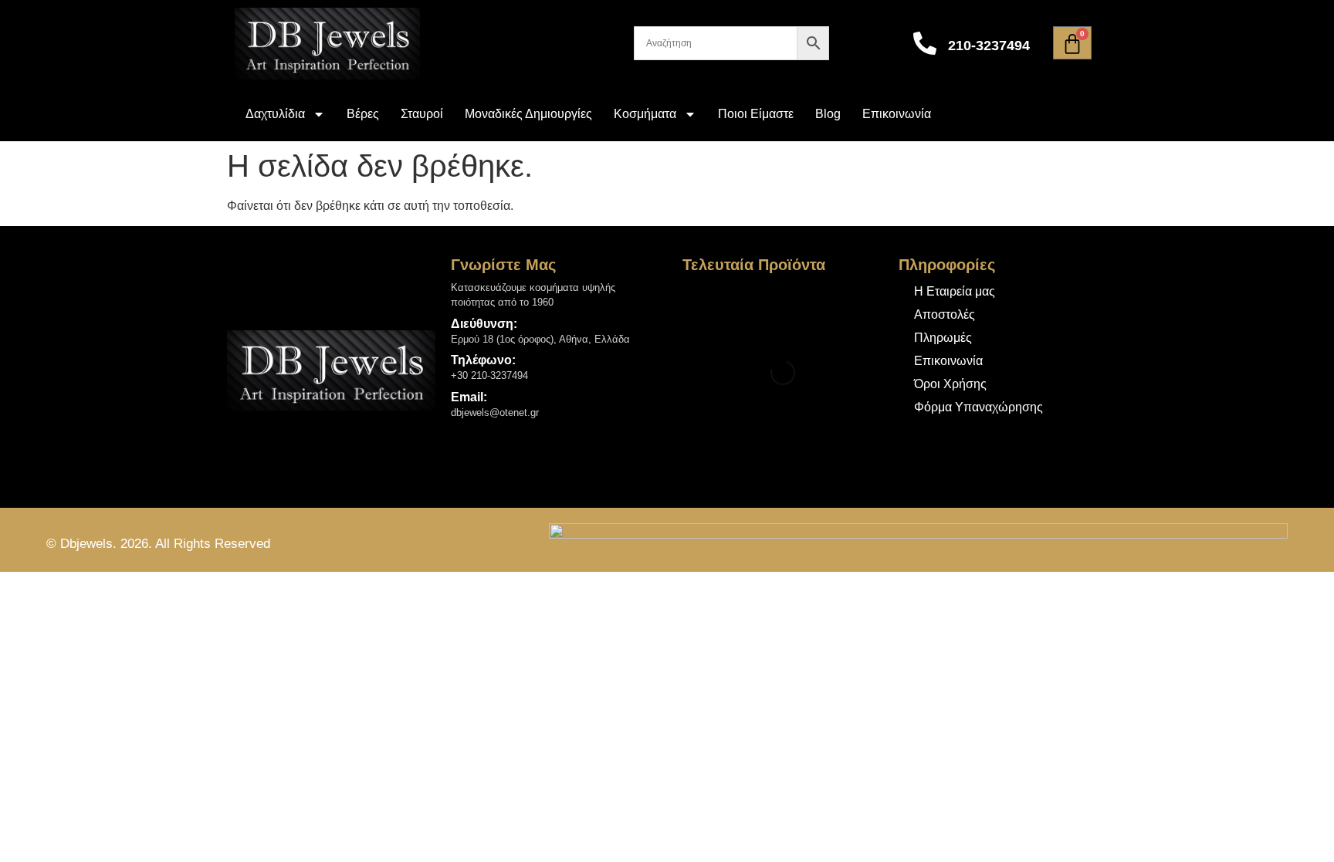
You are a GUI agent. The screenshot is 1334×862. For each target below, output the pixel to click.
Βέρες (363, 113)
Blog (828, 113)
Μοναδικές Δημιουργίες (528, 113)
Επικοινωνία (896, 113)
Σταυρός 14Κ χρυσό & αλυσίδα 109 (805, 439)
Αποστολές (944, 314)
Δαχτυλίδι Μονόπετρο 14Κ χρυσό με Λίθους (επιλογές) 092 (816, 304)
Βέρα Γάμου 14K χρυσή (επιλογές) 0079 (809, 373)
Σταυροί (422, 113)
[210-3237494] (924, 43)
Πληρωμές (943, 337)
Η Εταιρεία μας (954, 291)
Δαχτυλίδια (275, 113)
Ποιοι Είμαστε (756, 113)
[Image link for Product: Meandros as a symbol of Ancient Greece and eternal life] (710, 308)
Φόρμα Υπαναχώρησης (978, 407)
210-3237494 (989, 45)
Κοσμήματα (645, 113)
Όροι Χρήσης (950, 383)
